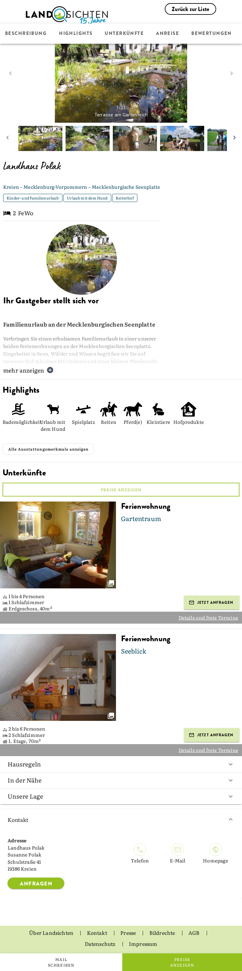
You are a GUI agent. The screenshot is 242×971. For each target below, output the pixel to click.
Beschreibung (26, 33)
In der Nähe (25, 780)
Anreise (167, 33)
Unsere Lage (25, 796)
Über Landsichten (51, 932)
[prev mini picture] (7, 138)
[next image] (231, 73)
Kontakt (18, 819)
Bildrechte (162, 932)
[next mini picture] (234, 138)
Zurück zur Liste (190, 9)
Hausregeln (24, 764)
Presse (128, 932)
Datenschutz (101, 943)
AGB (194, 932)
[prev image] (10, 73)
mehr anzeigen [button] (23, 370)
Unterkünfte (124, 33)
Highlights (75, 33)
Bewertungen (211, 33)
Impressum (143, 943)
